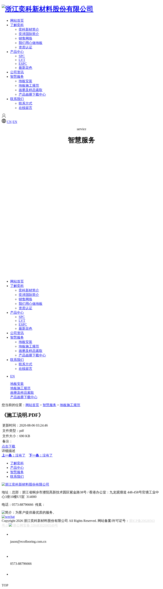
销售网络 (25, 38)
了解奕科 (17, 25)
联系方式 (25, 103)
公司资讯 (17, 72)
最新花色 (25, 67)
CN (9, 122)
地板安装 (25, 81)
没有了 (13, 455)
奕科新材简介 (29, 29)
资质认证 (25, 47)
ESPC (23, 63)
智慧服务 (17, 76)
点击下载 (8, 446)
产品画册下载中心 (32, 94)
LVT (22, 60)
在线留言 (25, 108)
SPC (22, 56)
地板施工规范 (29, 85)
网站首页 (17, 20)
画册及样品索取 (30, 90)
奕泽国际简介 (29, 34)
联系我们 (17, 99)
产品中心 (17, 52)
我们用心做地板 (30, 43)
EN (15, 122)
